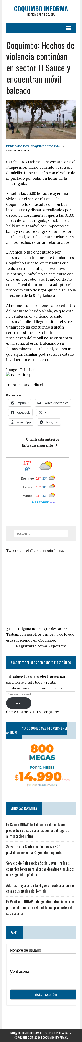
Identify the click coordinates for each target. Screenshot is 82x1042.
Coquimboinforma (45, 146)
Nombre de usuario (25, 950)
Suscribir (18, 703)
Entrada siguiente (37, 445)
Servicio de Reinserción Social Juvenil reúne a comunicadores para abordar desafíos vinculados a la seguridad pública (40, 868)
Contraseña (19, 971)
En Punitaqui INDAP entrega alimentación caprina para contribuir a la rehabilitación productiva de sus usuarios (40, 907)
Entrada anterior (44, 439)
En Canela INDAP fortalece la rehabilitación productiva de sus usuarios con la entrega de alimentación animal (37, 830)
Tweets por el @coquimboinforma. (35, 550)
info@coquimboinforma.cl (26, 1033)
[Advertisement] (44, 588)
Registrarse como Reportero (41, 645)
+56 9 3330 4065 (58, 1033)
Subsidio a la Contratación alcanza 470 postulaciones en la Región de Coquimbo (34, 849)
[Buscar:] (41, 533)
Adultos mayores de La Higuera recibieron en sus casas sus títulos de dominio (40, 888)
